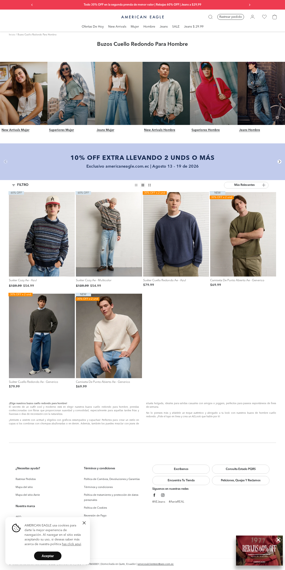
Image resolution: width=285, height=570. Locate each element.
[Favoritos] (264, 17)
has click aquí (71, 544)
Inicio (12, 35)
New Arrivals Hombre (159, 130)
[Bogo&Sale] (259, 551)
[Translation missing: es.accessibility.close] (84, 523)
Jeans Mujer (105, 130)
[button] (246, 185)
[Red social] (154, 495)
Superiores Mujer (61, 130)
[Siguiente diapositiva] (249, 5)
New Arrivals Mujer (15, 130)
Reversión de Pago (95, 515)
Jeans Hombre (249, 130)
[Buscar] (210, 17)
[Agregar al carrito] (14, 272)
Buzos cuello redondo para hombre (37, 35)
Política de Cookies (95, 508)
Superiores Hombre (205, 130)
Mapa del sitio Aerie (28, 495)
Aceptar (48, 556)
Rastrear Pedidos (26, 479)
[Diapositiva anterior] (32, 5)
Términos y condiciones (98, 487)
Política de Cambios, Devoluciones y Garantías (112, 479)
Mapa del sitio (24, 487)
